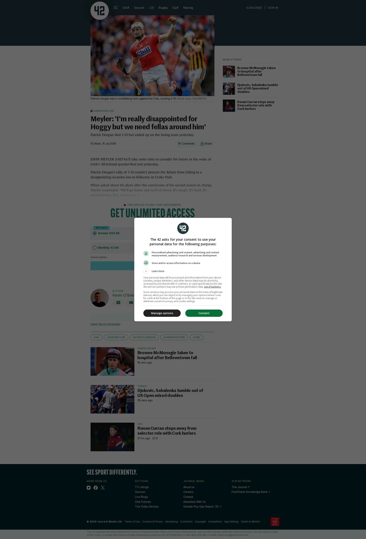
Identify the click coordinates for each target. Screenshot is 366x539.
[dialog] (183, 269)
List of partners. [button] (212, 286)
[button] (183, 271)
